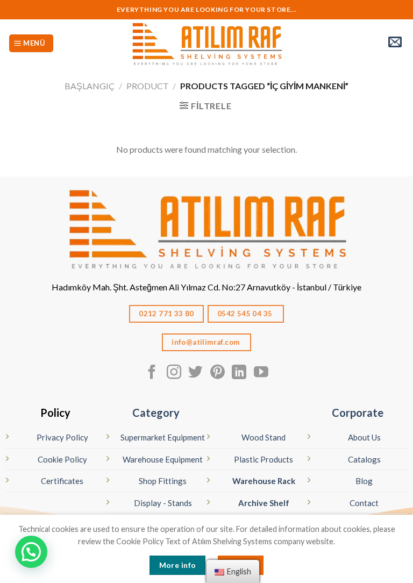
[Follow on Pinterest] (217, 373)
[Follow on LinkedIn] (239, 373)
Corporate (357, 412)
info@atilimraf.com (206, 342)
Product (147, 86)
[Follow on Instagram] (174, 373)
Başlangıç (90, 86)
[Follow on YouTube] (261, 373)
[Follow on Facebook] (152, 373)
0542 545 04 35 (245, 313)
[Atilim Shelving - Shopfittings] (206, 43)
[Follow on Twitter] (195, 373)
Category (156, 412)
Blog (364, 481)
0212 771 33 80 (166, 313)
